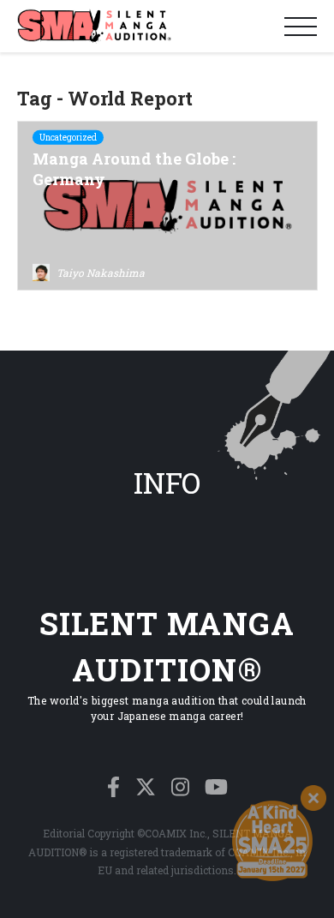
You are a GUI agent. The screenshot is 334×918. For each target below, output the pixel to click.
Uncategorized (68, 137)
